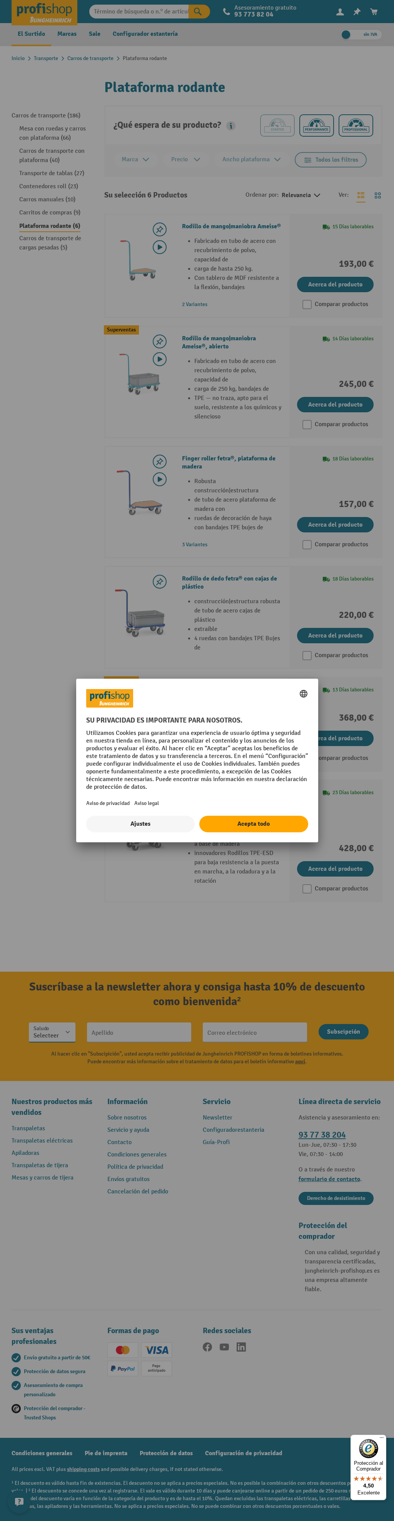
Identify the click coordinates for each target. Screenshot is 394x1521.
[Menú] (381, 1439)
